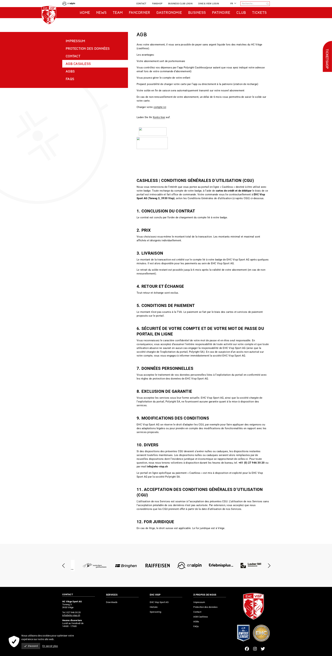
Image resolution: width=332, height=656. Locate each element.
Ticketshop (326, 59)
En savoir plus (50, 646)
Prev (63, 565)
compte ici (160, 107)
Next (268, 565)
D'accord (33, 646)
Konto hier (159, 117)
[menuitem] (141, 3)
